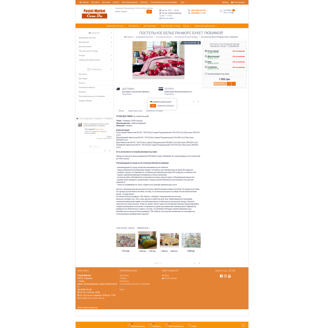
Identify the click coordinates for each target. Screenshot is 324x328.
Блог (122, 289)
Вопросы (144, 2)
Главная (85, 2)
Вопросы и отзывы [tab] (154, 111)
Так (153, 106)
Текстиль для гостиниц (170, 26)
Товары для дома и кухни (204, 26)
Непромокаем (129, 8)
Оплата (116, 2)
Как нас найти (168, 18)
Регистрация (239, 2)
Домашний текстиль (115, 26)
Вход (226, 2)
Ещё (183, 2)
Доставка (106, 2)
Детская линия (150, 26)
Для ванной (134, 26)
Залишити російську (165, 105)
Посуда (186, 26)
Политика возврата (130, 2)
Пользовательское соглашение (164, 2)
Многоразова (148, 8)
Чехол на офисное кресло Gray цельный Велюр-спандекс (96, 124)
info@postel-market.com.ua (92, 298)
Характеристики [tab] (135, 111)
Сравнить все (142, 228)
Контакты (95, 2)
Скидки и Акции (85, 101)
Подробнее (126, 94)
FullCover (138, 8)
